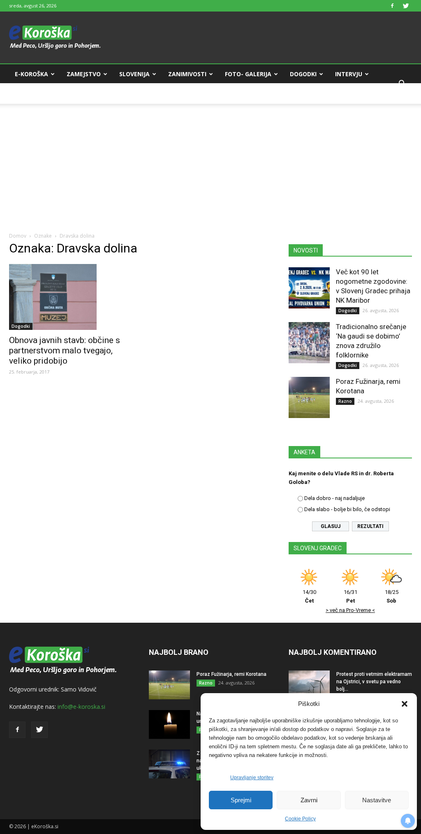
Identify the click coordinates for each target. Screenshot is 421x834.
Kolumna (29, 94)
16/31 (350, 596)
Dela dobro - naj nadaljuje (334, 498)
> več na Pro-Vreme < (350, 610)
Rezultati (370, 526)
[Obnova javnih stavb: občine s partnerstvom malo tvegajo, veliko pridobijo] (70, 297)
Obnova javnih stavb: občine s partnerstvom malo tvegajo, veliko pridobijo (64, 350)
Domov (17, 235)
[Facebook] (392, 6)
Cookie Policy (300, 819)
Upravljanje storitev (251, 777)
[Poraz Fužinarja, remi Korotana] (309, 397)
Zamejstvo (84, 74)
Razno (345, 401)
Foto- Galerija (248, 74)
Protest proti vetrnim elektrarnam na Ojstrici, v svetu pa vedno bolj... (374, 681)
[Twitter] (406, 6)
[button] (404, 704)
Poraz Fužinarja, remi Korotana (231, 674)
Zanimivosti (187, 74)
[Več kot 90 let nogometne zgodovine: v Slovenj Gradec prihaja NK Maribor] (309, 287)
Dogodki (303, 74)
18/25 (391, 596)
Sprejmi (241, 800)
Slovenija (134, 74)
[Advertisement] (210, 161)
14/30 (309, 596)
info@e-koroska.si (81, 706)
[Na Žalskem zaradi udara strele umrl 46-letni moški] (169, 724)
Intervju (348, 74)
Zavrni (309, 800)
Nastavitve (376, 800)
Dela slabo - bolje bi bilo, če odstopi (347, 509)
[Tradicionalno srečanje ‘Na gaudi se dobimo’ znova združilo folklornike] (309, 342)
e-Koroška (31, 74)
